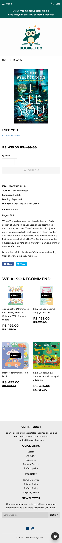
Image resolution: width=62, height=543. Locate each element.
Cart (57, 3)
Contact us (31, 459)
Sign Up (54, 515)
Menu (9, 3)
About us (31, 455)
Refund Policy (31, 488)
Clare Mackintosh (11, 135)
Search (31, 451)
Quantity (6, 155)
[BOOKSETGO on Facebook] (27, 529)
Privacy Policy (31, 484)
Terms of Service (31, 464)
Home (5, 60)
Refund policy (31, 468)
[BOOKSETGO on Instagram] (32, 529)
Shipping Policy (31, 492)
